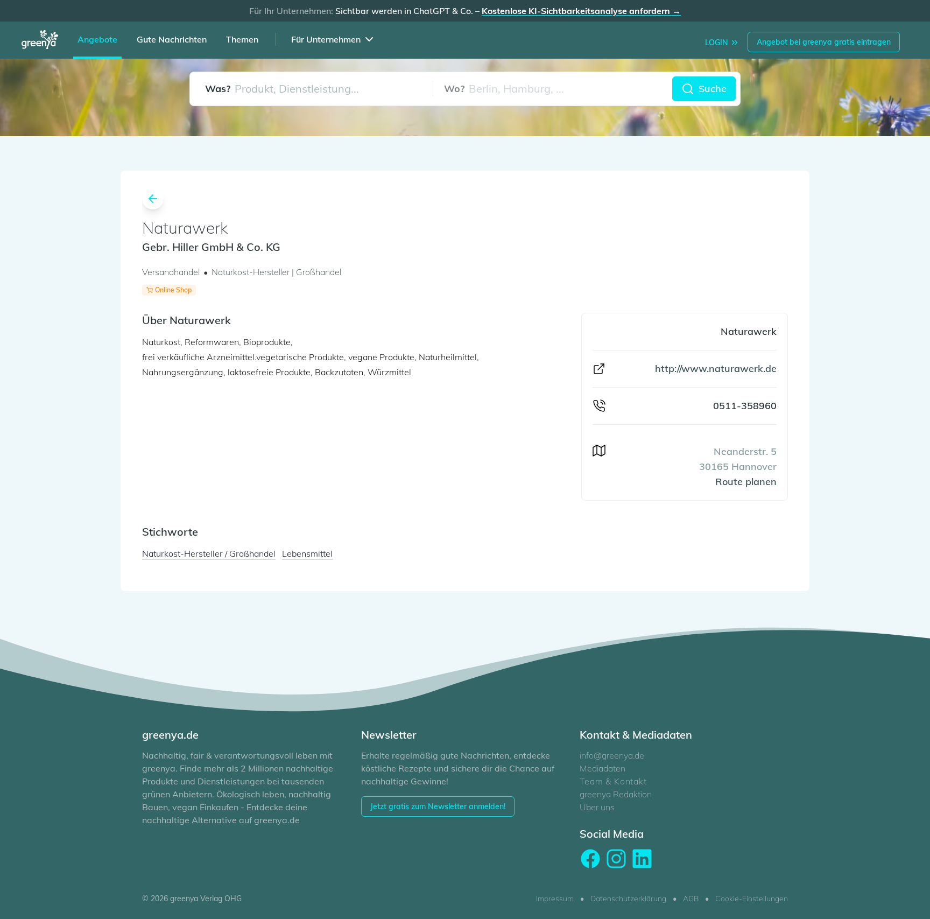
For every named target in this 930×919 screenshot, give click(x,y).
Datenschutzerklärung (628, 898)
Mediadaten (602, 768)
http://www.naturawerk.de (716, 368)
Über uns (597, 807)
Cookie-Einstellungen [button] (751, 898)
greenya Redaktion (616, 794)
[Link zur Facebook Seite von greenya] (590, 858)
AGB (691, 898)
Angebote (97, 39)
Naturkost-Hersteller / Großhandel (209, 553)
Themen (242, 39)
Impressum (555, 898)
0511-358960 (745, 405)
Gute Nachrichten (172, 39)
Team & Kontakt (613, 781)
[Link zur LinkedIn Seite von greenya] (642, 858)
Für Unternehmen (326, 39)
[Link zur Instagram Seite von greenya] (616, 858)
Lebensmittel (307, 553)
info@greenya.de (612, 755)
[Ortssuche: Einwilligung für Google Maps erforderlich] (552, 88)
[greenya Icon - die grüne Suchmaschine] (43, 41)
